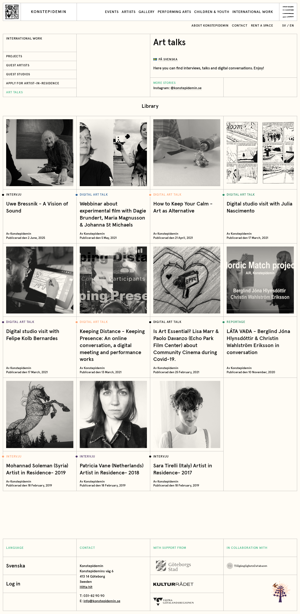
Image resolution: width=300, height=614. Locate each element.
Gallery (147, 12)
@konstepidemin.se (186, 88)
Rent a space (262, 25)
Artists (129, 12)
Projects (14, 56)
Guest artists (17, 65)
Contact (239, 25)
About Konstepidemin (210, 25)
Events (112, 12)
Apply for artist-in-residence (32, 83)
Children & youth (211, 12)
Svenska (15, 565)
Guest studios (18, 74)
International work (252, 12)
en (292, 25)
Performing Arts (174, 12)
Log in (13, 583)
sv (284, 25)
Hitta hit (86, 587)
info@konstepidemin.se (101, 601)
